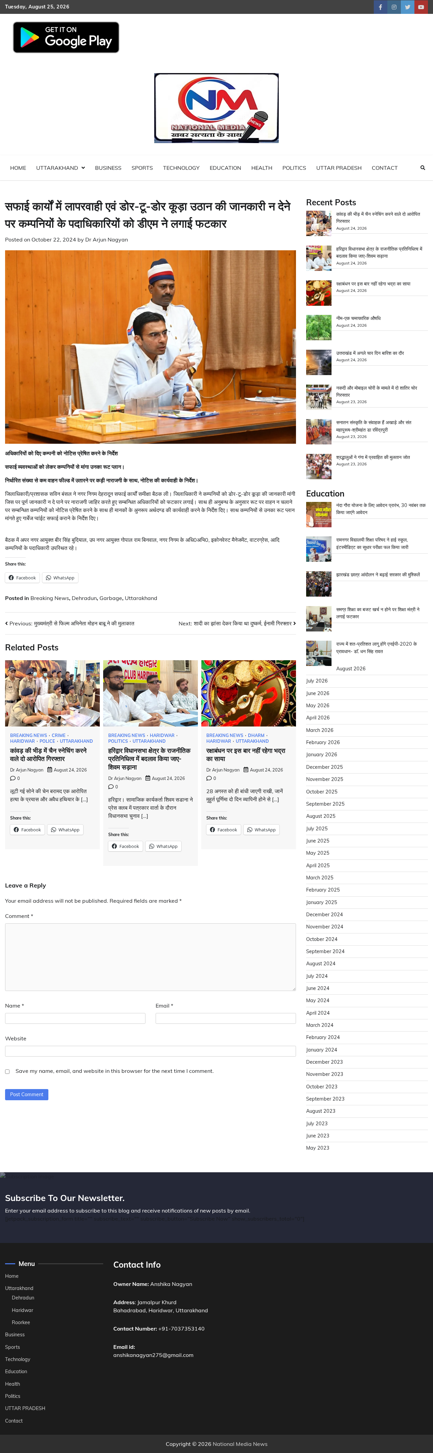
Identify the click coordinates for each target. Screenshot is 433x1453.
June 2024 (317, 988)
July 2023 (317, 1124)
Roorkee (21, 1322)
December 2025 (324, 767)
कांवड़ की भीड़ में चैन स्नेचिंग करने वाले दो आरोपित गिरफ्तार (48, 755)
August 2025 (321, 816)
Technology (181, 167)
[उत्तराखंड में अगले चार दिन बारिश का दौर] (319, 363)
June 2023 (317, 1136)
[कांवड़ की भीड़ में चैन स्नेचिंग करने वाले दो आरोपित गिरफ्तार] (319, 224)
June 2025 (317, 841)
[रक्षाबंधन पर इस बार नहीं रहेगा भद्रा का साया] (319, 294)
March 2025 (320, 878)
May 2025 (317, 853)
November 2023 (324, 1074)
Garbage (110, 598)
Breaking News (49, 598)
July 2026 (317, 681)
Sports (142, 167)
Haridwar (22, 741)
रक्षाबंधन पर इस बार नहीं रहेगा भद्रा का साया (373, 284)
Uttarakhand (57, 167)
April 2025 (318, 865)
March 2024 (320, 1025)
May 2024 (317, 1000)
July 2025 (317, 829)
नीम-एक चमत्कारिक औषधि (358, 318)
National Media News (240, 1443)
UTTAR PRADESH (339, 167)
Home (18, 167)
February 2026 (323, 742)
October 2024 (322, 939)
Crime (59, 735)
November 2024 (324, 927)
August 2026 (351, 669)
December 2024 (324, 915)
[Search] (423, 168)
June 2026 (317, 693)
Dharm (256, 735)
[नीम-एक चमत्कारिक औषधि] (319, 328)
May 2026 (317, 705)
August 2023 (321, 1111)
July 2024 (317, 976)
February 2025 (323, 890)
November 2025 (324, 779)
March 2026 (320, 730)
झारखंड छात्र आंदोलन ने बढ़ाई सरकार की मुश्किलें (378, 575)
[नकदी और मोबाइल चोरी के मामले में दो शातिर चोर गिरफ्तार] (319, 398)
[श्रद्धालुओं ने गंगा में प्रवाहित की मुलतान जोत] (319, 467)
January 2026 (321, 755)
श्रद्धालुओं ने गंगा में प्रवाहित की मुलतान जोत (373, 457)
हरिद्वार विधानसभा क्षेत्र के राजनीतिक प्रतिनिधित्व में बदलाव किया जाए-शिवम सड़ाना (149, 759)
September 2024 (325, 951)
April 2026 (318, 718)
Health (261, 167)
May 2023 (317, 1148)
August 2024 (321, 964)
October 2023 (322, 1087)
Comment (19, 916)
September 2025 (325, 804)
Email (164, 1005)
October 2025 (322, 792)
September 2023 (325, 1099)
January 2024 (321, 1050)
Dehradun (84, 598)
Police (47, 741)
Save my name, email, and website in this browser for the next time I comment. (115, 1070)
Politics (294, 167)
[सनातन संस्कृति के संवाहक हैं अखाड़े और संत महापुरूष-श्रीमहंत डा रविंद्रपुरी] (319, 432)
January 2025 (321, 902)
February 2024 (323, 1037)
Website (15, 1038)
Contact (385, 167)
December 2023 (324, 1062)
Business (108, 167)
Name (14, 1005)
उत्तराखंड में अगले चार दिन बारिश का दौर (370, 353)
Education (225, 167)
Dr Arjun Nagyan (106, 239)
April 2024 (318, 1013)
